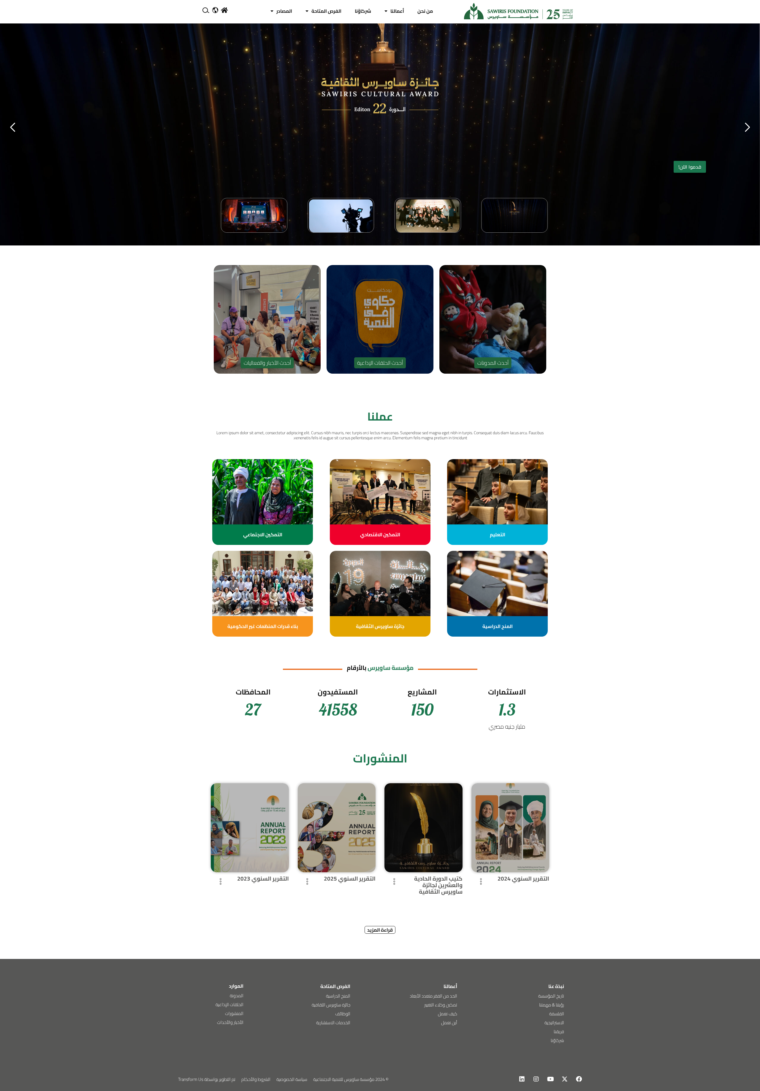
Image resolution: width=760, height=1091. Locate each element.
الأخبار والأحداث (230, 1022)
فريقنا (559, 1031)
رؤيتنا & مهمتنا (551, 1004)
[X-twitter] (565, 1079)
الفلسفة (556, 1013)
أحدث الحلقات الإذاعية (380, 363)
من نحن (425, 11)
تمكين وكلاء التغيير (440, 1004)
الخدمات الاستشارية (333, 1022)
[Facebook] (579, 1079)
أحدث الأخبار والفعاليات (267, 363)
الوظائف (342, 1013)
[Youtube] (550, 1079)
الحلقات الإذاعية (229, 1004)
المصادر (284, 11)
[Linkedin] (522, 1079)
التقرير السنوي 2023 (263, 878)
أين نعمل (449, 1022)
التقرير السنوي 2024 (523, 878)
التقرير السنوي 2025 (350, 878)
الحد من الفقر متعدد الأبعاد (433, 996)
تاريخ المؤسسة (551, 996)
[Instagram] (536, 1079)
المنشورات (234, 1013)
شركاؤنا (363, 11)
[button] (12, 127)
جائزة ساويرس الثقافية (331, 1004)
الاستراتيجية (554, 1022)
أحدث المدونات (493, 363)
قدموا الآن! (689, 167)
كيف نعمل (447, 1013)
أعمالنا (397, 11)
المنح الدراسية (338, 996)
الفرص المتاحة (326, 11)
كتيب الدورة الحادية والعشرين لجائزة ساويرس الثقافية (438, 885)
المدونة (236, 995)
